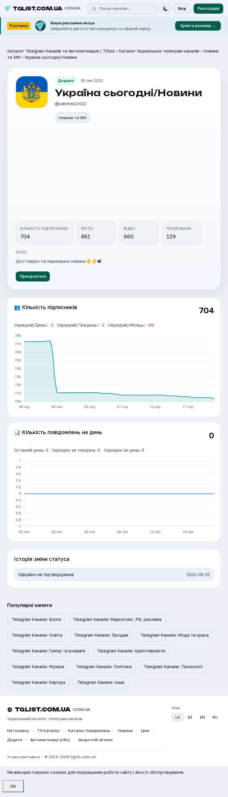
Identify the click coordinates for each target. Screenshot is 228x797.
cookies (58, 772)
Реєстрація (208, 8)
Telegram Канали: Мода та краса (174, 635)
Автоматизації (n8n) (50, 739)
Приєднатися (33, 276)
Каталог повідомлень (89, 730)
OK (13, 786)
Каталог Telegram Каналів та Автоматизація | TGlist (61, 50)
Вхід (182, 8)
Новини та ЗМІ (72, 117)
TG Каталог (48, 730)
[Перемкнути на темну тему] (166, 9)
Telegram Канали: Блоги (36, 619)
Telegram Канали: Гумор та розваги (48, 650)
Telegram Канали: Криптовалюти (131, 650)
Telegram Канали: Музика (38, 666)
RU (215, 717)
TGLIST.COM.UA (46, 9)
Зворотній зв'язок (95, 739)
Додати (14, 739)
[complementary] (114, 26)
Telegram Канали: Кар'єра (38, 682)
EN (202, 717)
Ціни (145, 730)
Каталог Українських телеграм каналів (159, 50)
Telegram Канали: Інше (100, 682)
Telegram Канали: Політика (104, 666)
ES (190, 717)
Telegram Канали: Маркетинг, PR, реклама (117, 619)
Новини (125, 730)
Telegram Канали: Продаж (101, 635)
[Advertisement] (114, 173)
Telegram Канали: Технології (173, 666)
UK (177, 717)
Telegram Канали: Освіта (37, 635)
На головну (18, 730)
